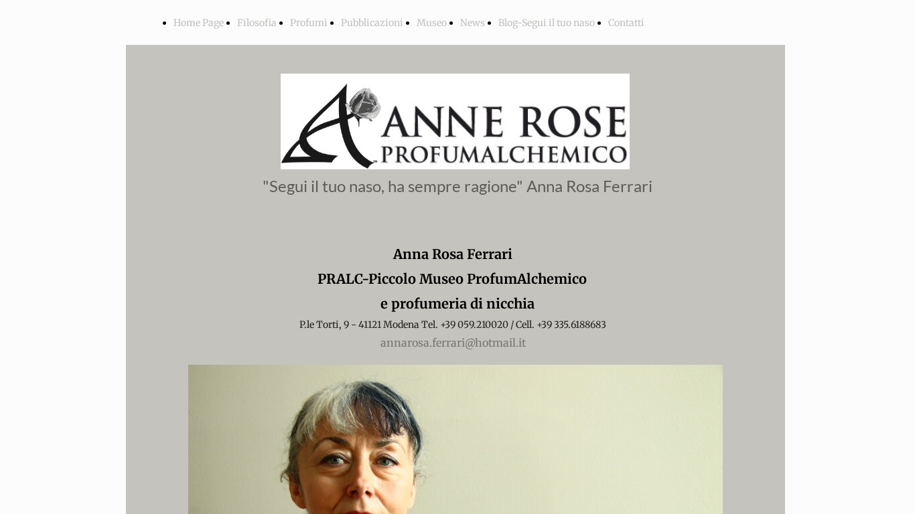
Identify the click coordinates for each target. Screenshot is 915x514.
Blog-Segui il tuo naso (546, 23)
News (472, 23)
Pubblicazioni (372, 23)
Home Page (198, 23)
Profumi (309, 23)
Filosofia (257, 23)
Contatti (626, 23)
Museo (432, 23)
